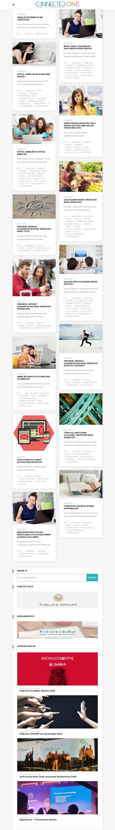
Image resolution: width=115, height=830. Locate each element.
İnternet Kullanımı (84, 65)
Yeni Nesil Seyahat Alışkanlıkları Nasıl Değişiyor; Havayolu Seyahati (81, 363)
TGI (49, 104)
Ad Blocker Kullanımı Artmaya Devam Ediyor (29, 461)
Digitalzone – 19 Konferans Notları (38, 820)
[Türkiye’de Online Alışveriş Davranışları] (80, 484)
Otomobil (70, 459)
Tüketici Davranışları (75, 234)
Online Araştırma (82, 70)
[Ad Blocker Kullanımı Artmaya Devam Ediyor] (34, 433)
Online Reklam (25, 481)
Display (28, 476)
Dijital (40, 91)
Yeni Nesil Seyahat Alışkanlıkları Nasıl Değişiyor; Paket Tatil (34, 229)
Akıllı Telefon (31, 393)
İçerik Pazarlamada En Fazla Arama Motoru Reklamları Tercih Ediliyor (80, 125)
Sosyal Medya (87, 75)
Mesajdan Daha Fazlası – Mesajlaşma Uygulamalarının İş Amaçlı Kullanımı (33, 534)
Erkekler (88, 63)
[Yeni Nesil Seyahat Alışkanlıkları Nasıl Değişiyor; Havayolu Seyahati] (80, 338)
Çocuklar (88, 216)
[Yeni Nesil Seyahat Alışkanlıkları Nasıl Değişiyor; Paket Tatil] (34, 206)
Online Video (86, 73)
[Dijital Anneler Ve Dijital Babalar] (34, 129)
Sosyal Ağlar (72, 75)
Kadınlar (88, 68)
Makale (87, 224)
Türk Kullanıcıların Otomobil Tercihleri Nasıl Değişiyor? (78, 435)
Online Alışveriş (43, 248)
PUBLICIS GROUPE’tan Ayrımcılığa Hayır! (41, 734)
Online (69, 70)
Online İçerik (41, 34)
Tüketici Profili (72, 78)
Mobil (86, 147)
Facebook (41, 551)
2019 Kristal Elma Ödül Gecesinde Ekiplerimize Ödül (47, 777)
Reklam (22, 484)
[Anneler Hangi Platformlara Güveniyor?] (34, 352)
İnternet (70, 65)
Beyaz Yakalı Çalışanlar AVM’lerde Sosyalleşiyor (78, 47)
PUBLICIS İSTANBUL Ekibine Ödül (37, 691)
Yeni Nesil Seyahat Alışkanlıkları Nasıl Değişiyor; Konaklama (34, 306)
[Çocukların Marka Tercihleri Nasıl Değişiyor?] (80, 176)
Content (87, 142)
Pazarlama (85, 152)
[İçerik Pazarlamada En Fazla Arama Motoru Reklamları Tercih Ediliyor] (80, 100)
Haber (87, 219)
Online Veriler (72, 232)
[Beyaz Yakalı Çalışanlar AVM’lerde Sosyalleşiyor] (80, 23)
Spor (21, 184)
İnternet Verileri (73, 68)
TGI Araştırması (25, 106)
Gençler (29, 34)
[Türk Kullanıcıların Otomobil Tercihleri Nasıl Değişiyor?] (80, 409)
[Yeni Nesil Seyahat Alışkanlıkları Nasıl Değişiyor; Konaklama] (34, 277)
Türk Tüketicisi (72, 237)
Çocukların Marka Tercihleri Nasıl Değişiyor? (80, 201)
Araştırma (76, 63)
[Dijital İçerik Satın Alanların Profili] (34, 54)
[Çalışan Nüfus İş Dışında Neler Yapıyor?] (80, 259)
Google (40, 246)
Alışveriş (76, 452)
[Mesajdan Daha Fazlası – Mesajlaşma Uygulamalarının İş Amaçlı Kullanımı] (34, 508)
